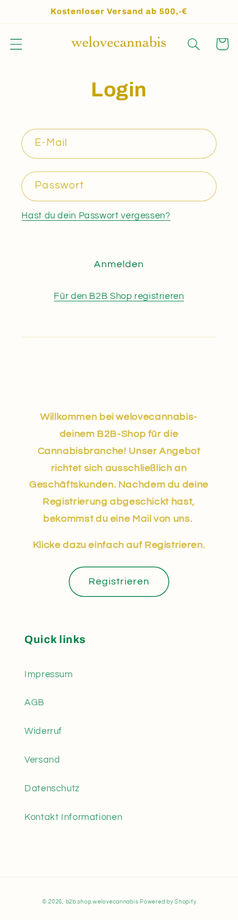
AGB (34, 702)
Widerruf (43, 731)
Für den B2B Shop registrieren (119, 296)
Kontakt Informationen (73, 817)
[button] (16, 44)
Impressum (48, 674)
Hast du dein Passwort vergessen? (95, 215)
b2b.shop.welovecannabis (102, 902)
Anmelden (119, 264)
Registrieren (119, 581)
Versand (42, 759)
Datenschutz (52, 788)
